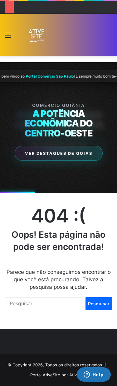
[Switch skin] (19, 37)
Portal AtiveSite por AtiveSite (58, 374)
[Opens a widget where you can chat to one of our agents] (93, 375)
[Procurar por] (109, 37)
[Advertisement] (73, 36)
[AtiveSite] (36, 35)
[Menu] (8, 37)
